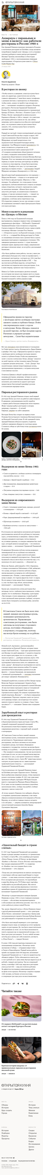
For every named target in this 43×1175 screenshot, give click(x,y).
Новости (32, 1127)
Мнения (12, 1074)
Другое (31, 1150)
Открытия (33, 1133)
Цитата (31, 1147)
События (32, 1139)
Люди (4, 1030)
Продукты (5, 1139)
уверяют (12, 410)
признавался (31, 145)
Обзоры (5, 1105)
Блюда (4, 1127)
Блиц (31, 1116)
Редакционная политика (26, 1161)
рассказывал (29, 169)
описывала (11, 347)
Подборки (6, 1133)
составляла (33, 426)
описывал (28, 674)
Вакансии (32, 1136)
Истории (14, 35)
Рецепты (5, 1136)
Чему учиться (34, 1108)
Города (4, 1113)
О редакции (13, 1161)
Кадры (31, 1141)
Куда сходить (7, 1111)
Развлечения (33, 1113)
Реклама (4, 1161)
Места (4, 35)
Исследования (34, 1144)
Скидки (31, 1131)
